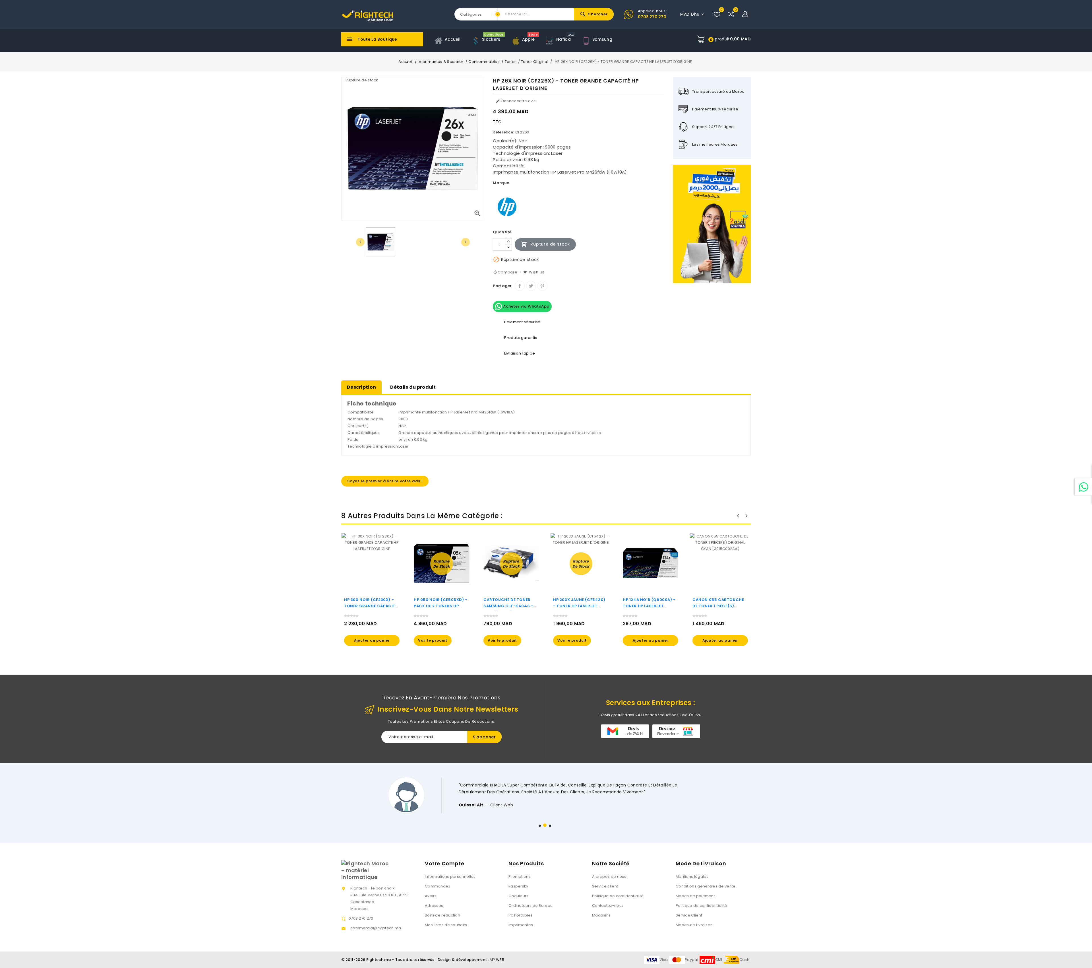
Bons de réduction (442, 915)
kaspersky (518, 886)
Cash (744, 959)
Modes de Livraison (694, 925)
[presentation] (360, 242)
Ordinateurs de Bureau (530, 905)
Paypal (691, 959)
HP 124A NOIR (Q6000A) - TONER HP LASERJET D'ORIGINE (649, 606)
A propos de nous (609, 876)
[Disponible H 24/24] (1083, 486)
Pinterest (542, 286)
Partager (519, 286)
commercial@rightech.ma (375, 928)
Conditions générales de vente (706, 886)
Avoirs (431, 896)
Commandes (437, 886)
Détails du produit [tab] (413, 387)
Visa (663, 959)
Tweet (531, 286)
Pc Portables (520, 915)
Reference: (503, 132)
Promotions (519, 876)
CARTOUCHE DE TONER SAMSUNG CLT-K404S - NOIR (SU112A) (508, 606)
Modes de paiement (695, 896)
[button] (540, 826)
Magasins (601, 915)
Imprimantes (520, 925)
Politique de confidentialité (618, 896)
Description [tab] (361, 387)
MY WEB (497, 959)
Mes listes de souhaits (446, 925)
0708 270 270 (652, 17)
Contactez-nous (608, 905)
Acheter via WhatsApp (525, 306)
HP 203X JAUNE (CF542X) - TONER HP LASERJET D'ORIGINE (579, 606)
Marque (501, 183)
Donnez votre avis (515, 101)
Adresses (434, 905)
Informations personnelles (450, 876)
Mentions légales (692, 876)
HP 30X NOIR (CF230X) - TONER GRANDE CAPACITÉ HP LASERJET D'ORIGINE (371, 606)
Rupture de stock (545, 244)
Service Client (689, 915)
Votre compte (444, 863)
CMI (718, 959)
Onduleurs (518, 896)
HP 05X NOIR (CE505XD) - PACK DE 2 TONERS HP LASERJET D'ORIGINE (441, 606)
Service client (605, 886)
